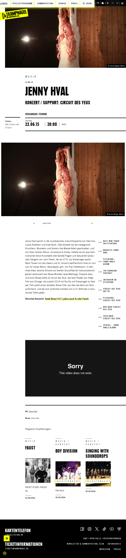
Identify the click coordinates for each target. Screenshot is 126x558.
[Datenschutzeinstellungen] (5, 553)
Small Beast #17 (53, 299)
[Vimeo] (119, 529)
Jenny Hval (33, 412)
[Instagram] (89, 529)
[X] (97, 529)
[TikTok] (104, 529)
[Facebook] (82, 529)
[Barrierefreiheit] (102, 3)
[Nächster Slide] (92, 223)
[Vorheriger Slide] (34, 223)
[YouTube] (112, 529)
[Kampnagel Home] (14, 10)
